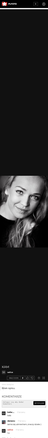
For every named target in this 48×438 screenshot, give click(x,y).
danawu (11, 421)
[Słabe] (32, 378)
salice (10, 372)
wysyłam (39, 403)
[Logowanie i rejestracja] (44, 4)
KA (3, 413)
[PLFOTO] (9, 4)
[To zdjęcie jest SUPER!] (22, 378)
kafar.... (10, 412)
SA (3, 372)
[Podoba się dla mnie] (27, 378)
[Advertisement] (24, 33)
